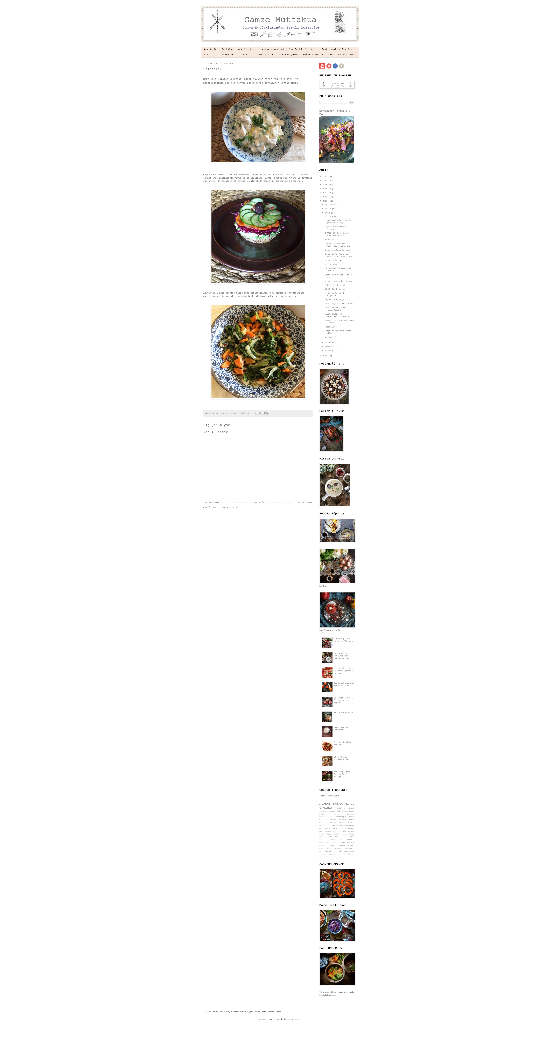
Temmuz (329, 346)
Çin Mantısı (330, 216)
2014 (325, 356)
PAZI (321, 831)
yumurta (331, 854)
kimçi (329, 848)
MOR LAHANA (324, 828)
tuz (320, 854)
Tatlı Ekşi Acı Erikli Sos (339, 303)
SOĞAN (321, 834)
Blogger (262, 1019)
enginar (326, 808)
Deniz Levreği (344, 814)
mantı (351, 848)
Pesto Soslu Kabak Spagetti (334, 294)
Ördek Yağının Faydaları (341, 728)
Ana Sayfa (210, 49)
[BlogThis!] (259, 413)
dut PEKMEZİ (347, 840)
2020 (325, 180)
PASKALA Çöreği (347, 828)
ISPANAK (332, 820)
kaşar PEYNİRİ (337, 845)
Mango (349, 804)
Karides (333, 822)
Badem (332, 811)
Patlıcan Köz (339, 831)
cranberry (324, 840)
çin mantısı (329, 857)
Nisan (328, 351)
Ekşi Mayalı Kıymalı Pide (341, 758)
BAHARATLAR (330, 337)
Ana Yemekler (247, 49)
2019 (325, 184)
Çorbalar (227, 49)
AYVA (346, 808)
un (325, 854)
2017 (325, 193)
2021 (325, 176)
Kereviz (342, 822)
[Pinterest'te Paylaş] (267, 413)
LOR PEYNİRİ (325, 825)
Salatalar (210, 55)
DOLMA (351, 811)
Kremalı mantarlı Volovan (338, 281)
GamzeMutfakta (326, 817)
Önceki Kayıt (305, 502)
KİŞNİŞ (351, 822)
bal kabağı (341, 837)
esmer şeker (325, 843)
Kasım (328, 209)
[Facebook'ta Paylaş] (265, 413)
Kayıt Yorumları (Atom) (225, 507)
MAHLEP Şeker (338, 825)
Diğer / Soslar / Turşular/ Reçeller (328, 55)
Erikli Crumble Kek (334, 285)
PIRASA (328, 831)
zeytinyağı (341, 854)
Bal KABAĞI (342, 811)
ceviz (351, 837)
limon (345, 848)
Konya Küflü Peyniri (335, 260)
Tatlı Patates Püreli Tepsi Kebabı (336, 308)
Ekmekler (227, 55)
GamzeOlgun (341, 817)
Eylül (328, 342)
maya (321, 851)
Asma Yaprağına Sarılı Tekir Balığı (342, 774)
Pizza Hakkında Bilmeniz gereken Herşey (337, 221)
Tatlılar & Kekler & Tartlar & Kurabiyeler (268, 55)
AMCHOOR (338, 808)
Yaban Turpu (348, 834)
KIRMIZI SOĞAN (346, 820)
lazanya (337, 848)
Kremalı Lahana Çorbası (337, 250)
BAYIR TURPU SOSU (343, 712)
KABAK (338, 804)
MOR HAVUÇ (349, 825)
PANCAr (335, 828)
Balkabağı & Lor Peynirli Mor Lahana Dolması (342, 656)
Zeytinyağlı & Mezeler (337, 49)
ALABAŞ (325, 804)
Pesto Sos (329, 239)
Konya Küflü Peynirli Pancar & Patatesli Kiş (338, 255)
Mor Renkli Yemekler (303, 49)
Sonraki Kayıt (211, 502)
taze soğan (349, 851)
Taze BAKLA (333, 834)
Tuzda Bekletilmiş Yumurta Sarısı (344, 684)
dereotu (334, 840)
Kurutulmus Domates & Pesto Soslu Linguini (337, 244)
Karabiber (324, 822)
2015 (325, 201)
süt (340, 851)
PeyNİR (351, 831)
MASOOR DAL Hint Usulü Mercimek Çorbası (336, 234)
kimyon (322, 848)
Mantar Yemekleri (272, 49)
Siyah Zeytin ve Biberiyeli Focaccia (336, 315)
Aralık (329, 204)
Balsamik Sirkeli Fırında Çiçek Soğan (343, 700)
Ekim (328, 213)
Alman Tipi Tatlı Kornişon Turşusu (343, 640)
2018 (325, 189)
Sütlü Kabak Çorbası (335, 289)
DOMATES (323, 814)
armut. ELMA (325, 837)
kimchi (351, 845)
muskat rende (331, 851)
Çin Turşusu (330, 264)
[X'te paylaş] (262, 413)
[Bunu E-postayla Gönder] (256, 413)
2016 (325, 197)
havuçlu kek (339, 843)
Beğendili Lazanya (334, 299)
